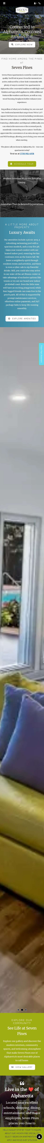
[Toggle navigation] (4, 3)
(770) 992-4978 (27, 153)
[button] (35, 3)
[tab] (18, 1010)
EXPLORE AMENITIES (23, 318)
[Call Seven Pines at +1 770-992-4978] (39, 3)
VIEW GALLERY (24, 1067)
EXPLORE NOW (24, 44)
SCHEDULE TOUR (23, 164)
